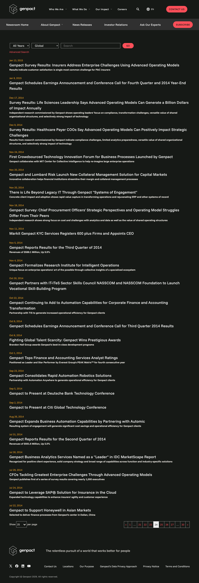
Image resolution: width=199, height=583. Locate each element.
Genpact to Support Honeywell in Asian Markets (50, 510)
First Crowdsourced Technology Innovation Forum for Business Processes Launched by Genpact (91, 156)
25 (161, 524)
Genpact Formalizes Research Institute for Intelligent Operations (64, 265)
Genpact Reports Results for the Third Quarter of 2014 (55, 247)
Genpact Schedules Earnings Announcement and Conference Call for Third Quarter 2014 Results (91, 326)
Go (128, 45)
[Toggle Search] (137, 9)
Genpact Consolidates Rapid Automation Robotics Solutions (60, 375)
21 (139, 524)
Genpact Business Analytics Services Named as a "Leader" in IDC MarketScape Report (82, 456)
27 (172, 524)
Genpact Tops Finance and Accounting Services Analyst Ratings (63, 357)
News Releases (82, 24)
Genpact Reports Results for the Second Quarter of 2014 (57, 439)
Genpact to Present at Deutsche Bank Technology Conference (61, 393)
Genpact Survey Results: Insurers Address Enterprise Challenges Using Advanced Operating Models (94, 65)
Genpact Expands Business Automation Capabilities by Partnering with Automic (77, 421)
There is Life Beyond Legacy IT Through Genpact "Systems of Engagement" (73, 192)
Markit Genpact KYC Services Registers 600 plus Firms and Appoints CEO (71, 233)
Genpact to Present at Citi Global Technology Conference (57, 407)
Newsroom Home (17, 24)
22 (145, 524)
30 (183, 524)
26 (167, 524)
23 (150, 524)
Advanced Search (19, 51)
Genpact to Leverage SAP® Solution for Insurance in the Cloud (62, 492)
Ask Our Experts (150, 24)
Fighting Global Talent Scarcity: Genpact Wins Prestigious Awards (65, 340)
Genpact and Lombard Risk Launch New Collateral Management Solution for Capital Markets (88, 174)
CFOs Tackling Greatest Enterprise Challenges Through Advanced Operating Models (80, 474)
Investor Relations (116, 24)
